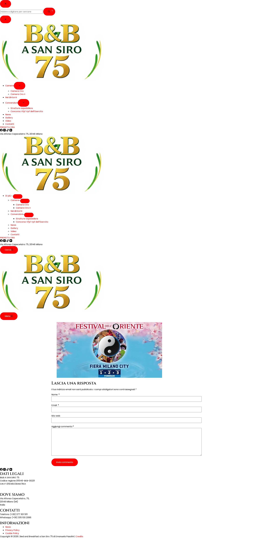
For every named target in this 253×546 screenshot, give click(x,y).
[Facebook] (1, 241)
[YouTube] (10, 241)
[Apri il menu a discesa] (17, 196)
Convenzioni (17, 214)
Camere (15, 200)
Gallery (14, 228)
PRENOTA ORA (7, 237)
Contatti (15, 234)
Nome (55, 395)
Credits (79, 536)
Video (13, 231)
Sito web (55, 416)
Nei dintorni (16, 211)
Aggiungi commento (62, 426)
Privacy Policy (12, 530)
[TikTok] (7, 241)
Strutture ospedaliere (27, 218)
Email (55, 405)
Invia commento (64, 462)
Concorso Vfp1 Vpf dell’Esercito (32, 221)
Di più (8, 195)
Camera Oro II (23, 207)
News (13, 225)
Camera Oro (22, 204)
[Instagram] (4, 241)
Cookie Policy (12, 533)
